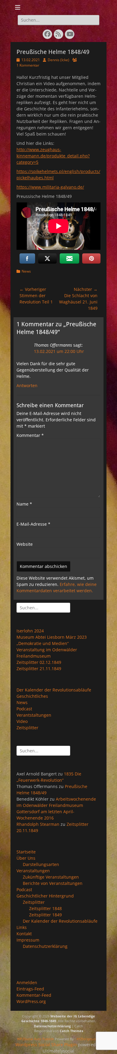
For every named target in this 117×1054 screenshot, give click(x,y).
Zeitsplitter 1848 (45, 908)
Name (24, 504)
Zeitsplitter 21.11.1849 (38, 668)
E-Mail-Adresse (33, 524)
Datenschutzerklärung (45, 946)
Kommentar (30, 435)
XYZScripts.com (88, 1039)
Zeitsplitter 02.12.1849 (38, 662)
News (26, 271)
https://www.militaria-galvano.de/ (50, 187)
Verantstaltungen (33, 715)
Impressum (27, 940)
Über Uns (25, 858)
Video (22, 721)
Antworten (27, 385)
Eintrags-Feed (30, 989)
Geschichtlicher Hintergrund (45, 896)
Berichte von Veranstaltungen (52, 883)
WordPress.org (31, 1001)
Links (21, 927)
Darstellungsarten (41, 864)
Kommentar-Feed (33, 995)
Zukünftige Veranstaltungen (51, 877)
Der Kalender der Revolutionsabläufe (53, 690)
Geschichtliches (32, 696)
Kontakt (24, 933)
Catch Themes (71, 1031)
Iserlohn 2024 (30, 631)
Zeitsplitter (27, 727)
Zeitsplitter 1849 (45, 915)
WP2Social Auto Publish (35, 1039)
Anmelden (26, 982)
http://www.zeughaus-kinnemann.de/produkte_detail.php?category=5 (53, 156)
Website (24, 544)
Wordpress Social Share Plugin (46, 1044)
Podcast (24, 709)
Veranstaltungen (33, 870)
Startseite (26, 852)
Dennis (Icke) (58, 59)
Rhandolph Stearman (37, 824)
